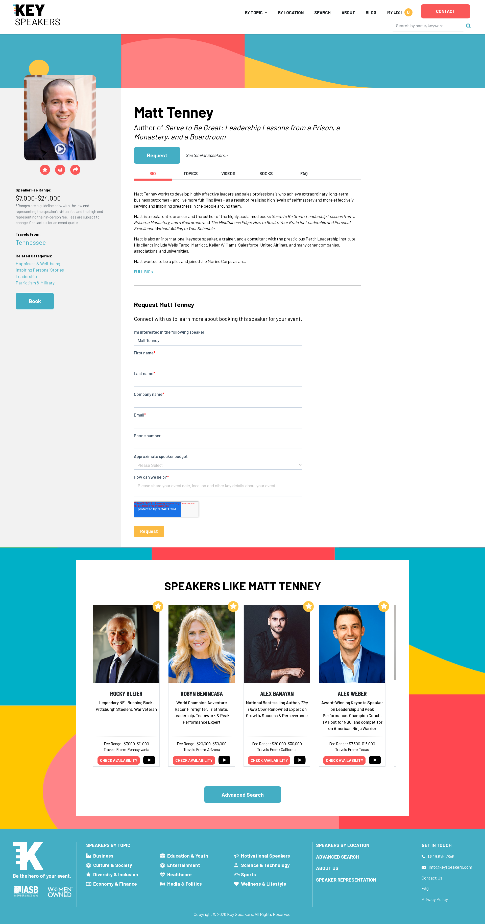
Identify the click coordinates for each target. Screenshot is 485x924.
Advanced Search (243, 794)
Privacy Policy (435, 899)
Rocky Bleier (126, 693)
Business (103, 856)
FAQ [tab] (304, 173)
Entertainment (183, 865)
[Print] (60, 170)
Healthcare (179, 874)
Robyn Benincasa (202, 693)
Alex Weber (352, 693)
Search (322, 12)
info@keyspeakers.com (450, 866)
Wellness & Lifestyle (263, 884)
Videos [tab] (228, 173)
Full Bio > (144, 271)
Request (157, 155)
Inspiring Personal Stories (40, 269)
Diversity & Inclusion (115, 874)
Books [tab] (266, 173)
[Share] (75, 170)
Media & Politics (184, 884)
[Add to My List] (158, 606)
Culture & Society (112, 865)
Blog (371, 12)
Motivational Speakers (265, 856)
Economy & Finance (115, 884)
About (348, 12)
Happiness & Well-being (38, 263)
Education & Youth (187, 856)
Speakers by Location (342, 845)
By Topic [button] (254, 12)
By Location (291, 12)
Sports (248, 874)
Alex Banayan (277, 693)
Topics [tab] (190, 173)
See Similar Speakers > (206, 155)
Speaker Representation (346, 880)
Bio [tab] (153, 173)
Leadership (26, 276)
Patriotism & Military (35, 282)
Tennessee (31, 242)
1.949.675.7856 (441, 856)
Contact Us (432, 877)
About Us (327, 868)
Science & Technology (265, 865)
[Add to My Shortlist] (45, 170)
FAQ (425, 888)
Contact (445, 11)
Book (35, 301)
